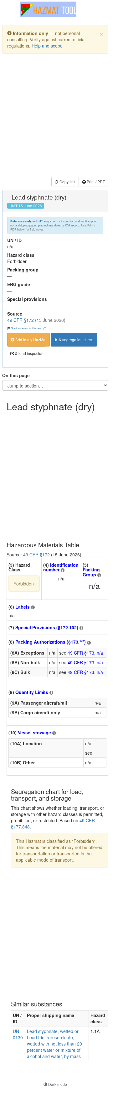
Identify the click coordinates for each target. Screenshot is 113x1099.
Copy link (67, 181)
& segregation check (76, 339)
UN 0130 (18, 1034)
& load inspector (28, 353)
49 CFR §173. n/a (85, 653)
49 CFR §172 (20, 320)
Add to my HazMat (30, 339)
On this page (16, 375)
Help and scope (47, 46)
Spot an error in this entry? (28, 328)
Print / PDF (95, 181)
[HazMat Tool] (48, 9)
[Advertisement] (56, 116)
